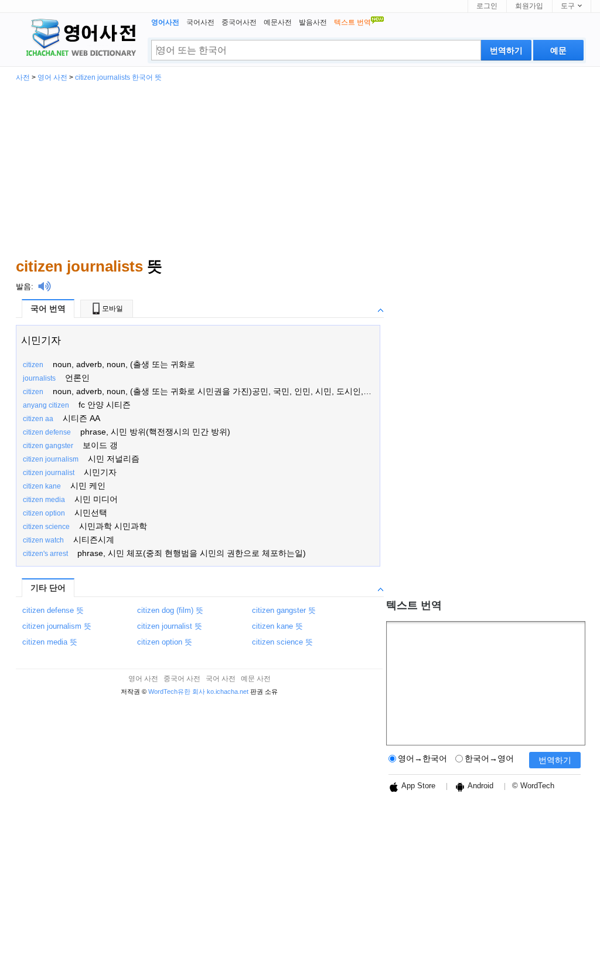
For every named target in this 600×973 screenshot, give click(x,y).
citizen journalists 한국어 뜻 (118, 77)
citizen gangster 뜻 (284, 610)
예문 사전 (256, 678)
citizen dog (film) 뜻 (170, 610)
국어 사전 (221, 678)
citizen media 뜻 (49, 642)
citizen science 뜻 (282, 642)
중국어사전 (239, 22)
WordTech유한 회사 (176, 691)
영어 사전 (52, 77)
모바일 (112, 308)
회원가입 (529, 6)
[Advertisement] (300, 169)
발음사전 (313, 22)
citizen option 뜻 (164, 642)
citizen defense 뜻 (53, 610)
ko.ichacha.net (227, 691)
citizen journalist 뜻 (169, 626)
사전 (23, 77)
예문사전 (278, 22)
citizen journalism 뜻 (56, 626)
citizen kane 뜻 (277, 626)
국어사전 (200, 22)
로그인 (486, 6)
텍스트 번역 (414, 605)
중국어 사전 (181, 678)
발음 (23, 286)
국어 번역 (48, 308)
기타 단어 (48, 587)
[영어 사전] (79, 38)
